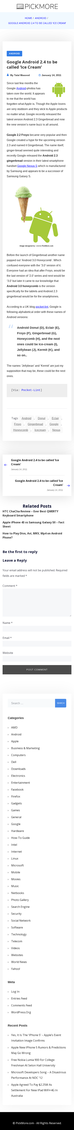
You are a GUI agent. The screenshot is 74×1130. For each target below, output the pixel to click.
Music (15, 886)
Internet (16, 851)
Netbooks (17, 893)
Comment (10, 586)
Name (8, 623)
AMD (14, 727)
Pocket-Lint (31, 390)
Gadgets (16, 803)
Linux (14, 858)
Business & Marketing (25, 748)
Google (54, 424)
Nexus (56, 430)
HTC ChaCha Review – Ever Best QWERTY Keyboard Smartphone (30, 513)
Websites (17, 955)
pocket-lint (42, 306)
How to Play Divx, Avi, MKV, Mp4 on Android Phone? (32, 535)
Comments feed (21, 1005)
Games (15, 810)
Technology (19, 934)
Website (8, 653)
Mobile (15, 872)
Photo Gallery (20, 900)
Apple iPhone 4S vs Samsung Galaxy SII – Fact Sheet (33, 524)
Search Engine (20, 907)
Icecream (40, 430)
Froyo (17, 424)
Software (17, 927)
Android (14, 53)
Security (16, 914)
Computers (18, 755)
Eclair (55, 418)
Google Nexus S (27, 165)
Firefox (15, 796)
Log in (15, 991)
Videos (15, 948)
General (16, 817)
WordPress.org (21, 1012)
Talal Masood (22, 75)
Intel (14, 845)
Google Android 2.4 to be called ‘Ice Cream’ (35, 462)
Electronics (18, 776)
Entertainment (20, 783)
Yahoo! (15, 969)
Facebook (17, 789)
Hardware (17, 831)
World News (19, 962)
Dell (13, 762)
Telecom (16, 941)
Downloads (18, 769)
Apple (15, 741)
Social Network (21, 920)
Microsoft (17, 865)
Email (7, 638)
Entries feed (19, 998)
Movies (15, 879)
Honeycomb (20, 430)
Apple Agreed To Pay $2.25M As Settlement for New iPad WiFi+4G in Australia (34, 1090)
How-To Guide (20, 838)
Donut (41, 418)
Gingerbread (35, 424)
